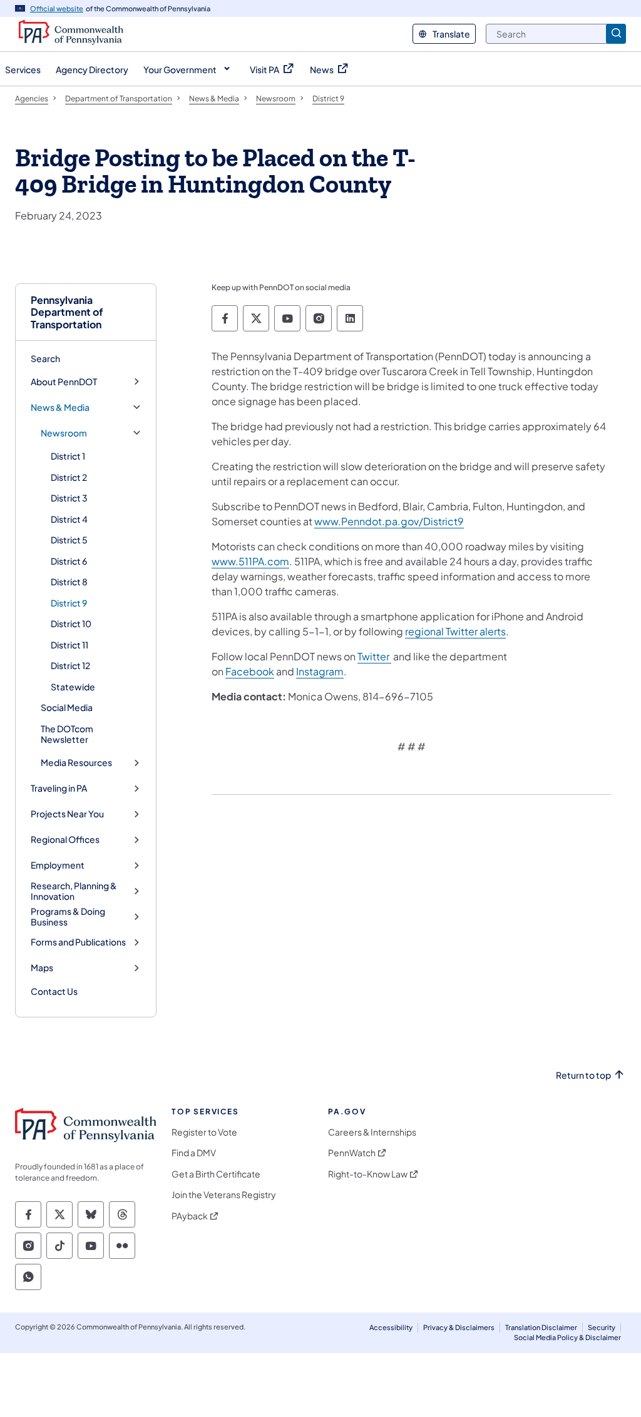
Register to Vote (204, 1132)
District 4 (69, 519)
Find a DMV (194, 1152)
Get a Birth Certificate (216, 1174)
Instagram (320, 671)
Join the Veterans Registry (224, 1194)
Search (45, 358)
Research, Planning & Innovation (74, 891)
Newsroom (64, 433)
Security (601, 1327)
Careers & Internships (372, 1132)
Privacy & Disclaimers (459, 1327)
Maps (42, 967)
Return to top (583, 1075)
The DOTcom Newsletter (67, 734)
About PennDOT (64, 381)
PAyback (190, 1216)
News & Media (60, 407)
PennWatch (352, 1152)
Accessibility (391, 1327)
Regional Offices (65, 839)
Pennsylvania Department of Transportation (67, 312)
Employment (58, 865)
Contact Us (54, 991)
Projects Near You (67, 814)
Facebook (249, 671)
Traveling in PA (59, 788)
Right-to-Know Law (368, 1174)
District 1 (68, 455)
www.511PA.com (250, 561)
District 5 (69, 539)
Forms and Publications (78, 942)
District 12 (70, 665)
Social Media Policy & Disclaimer (567, 1337)
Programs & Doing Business (68, 917)
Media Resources (76, 762)
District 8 (69, 581)
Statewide (73, 686)
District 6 (69, 561)
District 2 (69, 477)
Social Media (67, 707)
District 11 (69, 644)
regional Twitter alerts (455, 631)
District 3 (69, 497)
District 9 (69, 602)
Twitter (374, 656)
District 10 (71, 623)
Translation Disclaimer (541, 1327)
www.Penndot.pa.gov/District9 (389, 521)
